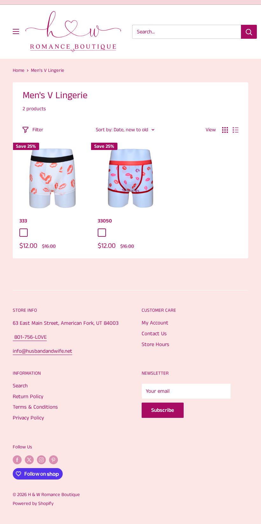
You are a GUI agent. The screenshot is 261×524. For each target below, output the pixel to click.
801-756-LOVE (30, 337)
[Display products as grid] (225, 130)
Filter (37, 129)
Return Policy (28, 396)
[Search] (249, 32)
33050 (105, 221)
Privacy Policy (28, 418)
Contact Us (154, 333)
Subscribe (162, 410)
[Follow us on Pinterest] (53, 459)
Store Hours (155, 344)
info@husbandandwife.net (42, 351)
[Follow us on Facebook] (17, 459)
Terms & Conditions (35, 407)
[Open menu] (16, 31)
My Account (155, 323)
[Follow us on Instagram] (41, 459)
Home (19, 70)
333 (23, 221)
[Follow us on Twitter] (29, 459)
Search (20, 386)
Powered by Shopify (33, 503)
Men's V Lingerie (47, 70)
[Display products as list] (235, 130)
